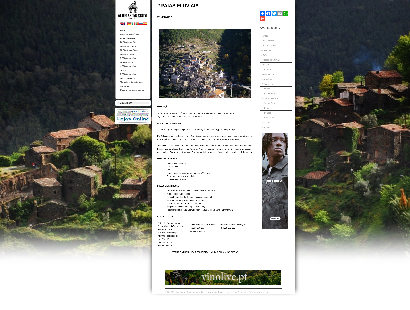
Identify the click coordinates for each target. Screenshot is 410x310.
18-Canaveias (267, 118)
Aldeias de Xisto (129, 40)
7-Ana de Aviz (267, 65)
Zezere (128, 72)
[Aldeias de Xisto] (133, 10)
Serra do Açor (128, 56)
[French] (126, 24)
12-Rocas (265, 89)
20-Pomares (266, 127)
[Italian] (133, 24)
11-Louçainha (267, 84)
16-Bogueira (266, 108)
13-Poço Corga (268, 94)
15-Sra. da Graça (268, 103)
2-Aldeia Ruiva (267, 41)
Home (129, 32)
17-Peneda (266, 113)
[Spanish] (145, 24)
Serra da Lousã (129, 48)
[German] (130, 24)
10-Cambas (266, 79)
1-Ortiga (264, 36)
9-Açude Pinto (267, 74)
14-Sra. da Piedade (269, 98)
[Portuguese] (137, 24)
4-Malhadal (266, 50)
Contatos (132, 88)
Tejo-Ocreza (128, 64)
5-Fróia (264, 55)
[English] (122, 24)
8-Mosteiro (266, 69)
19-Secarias (266, 122)
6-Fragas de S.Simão (270, 60)
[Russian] (141, 24)
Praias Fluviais (131, 80)
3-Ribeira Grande (269, 45)
